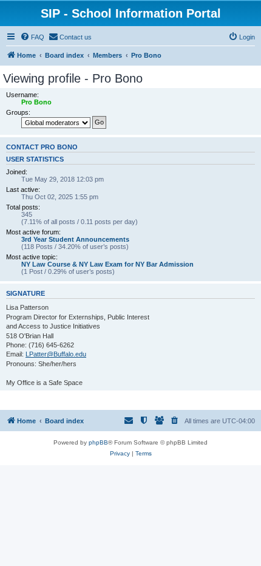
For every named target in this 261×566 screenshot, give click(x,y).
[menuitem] (32, 37)
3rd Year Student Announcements (75, 239)
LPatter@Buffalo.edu (55, 354)
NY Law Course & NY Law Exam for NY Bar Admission (107, 264)
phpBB (98, 442)
